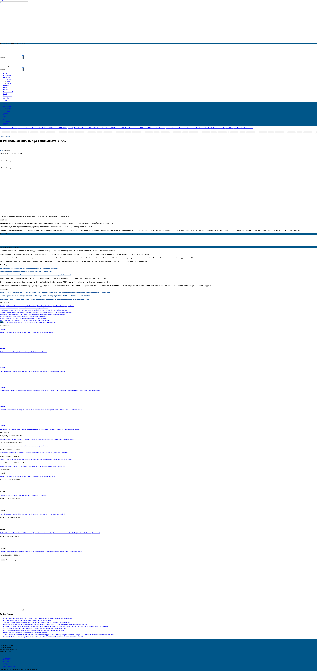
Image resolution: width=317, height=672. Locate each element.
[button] (1, 220)
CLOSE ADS (4, 0)
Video (5, 100)
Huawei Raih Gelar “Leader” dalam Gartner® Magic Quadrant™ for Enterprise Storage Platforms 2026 (35, 275)
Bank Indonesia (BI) (9, 322)
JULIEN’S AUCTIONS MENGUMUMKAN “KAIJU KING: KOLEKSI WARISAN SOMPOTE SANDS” (29, 268)
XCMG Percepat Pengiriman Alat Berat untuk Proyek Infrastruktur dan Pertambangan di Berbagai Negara (37, 618)
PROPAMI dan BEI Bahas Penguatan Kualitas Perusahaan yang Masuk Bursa (27, 620)
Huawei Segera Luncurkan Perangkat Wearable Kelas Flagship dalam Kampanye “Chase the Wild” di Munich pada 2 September (45, 296)
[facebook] (1, 54)
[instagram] (7, 54)
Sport (5, 94)
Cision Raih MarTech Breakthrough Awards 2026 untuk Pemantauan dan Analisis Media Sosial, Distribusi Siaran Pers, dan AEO (43, 637)
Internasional (7, 96)
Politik (5, 88)
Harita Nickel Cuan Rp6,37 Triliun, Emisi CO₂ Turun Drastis (115, 128)
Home (5, 73)
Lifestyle (6, 90)
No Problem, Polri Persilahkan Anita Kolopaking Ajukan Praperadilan (25, 633)
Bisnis (8, 81)
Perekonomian (8, 77)
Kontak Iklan (6, 663)
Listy (1, 150)
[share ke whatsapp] (7, 158)
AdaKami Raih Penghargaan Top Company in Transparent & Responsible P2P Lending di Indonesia (34, 629)
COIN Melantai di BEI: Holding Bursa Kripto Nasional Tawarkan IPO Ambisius (73, 128)
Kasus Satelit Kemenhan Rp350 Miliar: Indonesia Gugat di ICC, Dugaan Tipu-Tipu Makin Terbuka (222, 128)
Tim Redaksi (6, 660)
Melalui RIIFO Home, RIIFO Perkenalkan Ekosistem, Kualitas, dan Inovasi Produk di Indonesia (163, 128)
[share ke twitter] (4, 158)
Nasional (6, 86)
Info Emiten (7, 75)
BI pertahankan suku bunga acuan (27, 322)
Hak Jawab (6, 661)
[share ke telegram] (10, 158)
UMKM (9, 84)
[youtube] (11, 54)
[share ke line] (13, 158)
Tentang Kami (7, 658)
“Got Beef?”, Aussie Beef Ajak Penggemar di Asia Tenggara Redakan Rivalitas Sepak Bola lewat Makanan (36, 622)
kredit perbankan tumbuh (47, 322)
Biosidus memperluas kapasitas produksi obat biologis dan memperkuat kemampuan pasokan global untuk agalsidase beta (44, 299)
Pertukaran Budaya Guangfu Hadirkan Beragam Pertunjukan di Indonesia (26, 272)
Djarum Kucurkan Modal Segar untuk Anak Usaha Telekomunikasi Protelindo (24, 128)
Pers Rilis (6, 98)
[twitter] (4, 54)
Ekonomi (9, 79)
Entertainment (8, 92)
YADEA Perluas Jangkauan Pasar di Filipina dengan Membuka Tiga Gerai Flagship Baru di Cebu (33, 631)
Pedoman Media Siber (9, 666)
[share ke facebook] (1, 158)
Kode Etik (5, 665)
